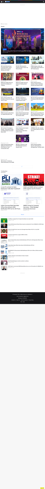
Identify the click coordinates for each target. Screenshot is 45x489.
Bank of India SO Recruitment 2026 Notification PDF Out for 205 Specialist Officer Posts (25, 239)
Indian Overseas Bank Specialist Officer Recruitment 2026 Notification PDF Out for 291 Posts (10, 207)
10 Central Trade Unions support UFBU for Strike (17, 234)
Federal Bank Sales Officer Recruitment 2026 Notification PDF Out (21, 245)
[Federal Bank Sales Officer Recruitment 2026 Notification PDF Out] (4, 247)
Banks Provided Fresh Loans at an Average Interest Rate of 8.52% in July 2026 (23, 229)
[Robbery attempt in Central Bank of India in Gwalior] (4, 257)
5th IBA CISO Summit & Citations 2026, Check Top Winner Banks (22, 67)
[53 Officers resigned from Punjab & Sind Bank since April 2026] (4, 220)
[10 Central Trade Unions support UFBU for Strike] (4, 236)
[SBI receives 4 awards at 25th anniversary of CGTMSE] (7, 155)
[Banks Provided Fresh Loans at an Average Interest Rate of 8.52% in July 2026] (4, 231)
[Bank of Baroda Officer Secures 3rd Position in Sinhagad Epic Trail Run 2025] (37, 138)
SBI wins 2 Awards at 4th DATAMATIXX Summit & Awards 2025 (21, 146)
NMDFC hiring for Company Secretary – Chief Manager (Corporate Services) (31, 207)
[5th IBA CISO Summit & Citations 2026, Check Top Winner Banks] (22, 60)
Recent (22, 214)
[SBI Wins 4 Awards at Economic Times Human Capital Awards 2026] (22, 91)
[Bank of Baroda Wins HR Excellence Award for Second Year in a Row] (7, 91)
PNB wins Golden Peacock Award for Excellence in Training (7, 84)
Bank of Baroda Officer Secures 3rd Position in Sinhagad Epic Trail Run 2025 (37, 146)
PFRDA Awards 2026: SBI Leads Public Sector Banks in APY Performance (37, 67)
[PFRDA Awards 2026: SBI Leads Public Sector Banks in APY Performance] (37, 60)
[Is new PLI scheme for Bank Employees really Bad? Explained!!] (11, 180)
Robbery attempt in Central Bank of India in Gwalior (18, 255)
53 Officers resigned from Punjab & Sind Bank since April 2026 (20, 218)
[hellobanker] (7, 1)
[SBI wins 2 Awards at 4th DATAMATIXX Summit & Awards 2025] (22, 138)
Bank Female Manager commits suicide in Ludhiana (18, 260)
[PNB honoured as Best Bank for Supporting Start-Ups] (7, 107)
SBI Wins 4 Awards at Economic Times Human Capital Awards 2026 (21, 99)
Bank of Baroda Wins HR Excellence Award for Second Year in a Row (7, 99)
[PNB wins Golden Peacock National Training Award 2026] (22, 76)
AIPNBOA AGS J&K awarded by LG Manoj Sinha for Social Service (37, 129)
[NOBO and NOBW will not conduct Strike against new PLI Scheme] (33, 180)
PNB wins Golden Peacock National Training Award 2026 (22, 84)
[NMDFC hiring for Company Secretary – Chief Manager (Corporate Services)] (33, 198)
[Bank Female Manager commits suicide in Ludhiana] (4, 262)
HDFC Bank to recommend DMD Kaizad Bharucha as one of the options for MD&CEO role (25, 266)
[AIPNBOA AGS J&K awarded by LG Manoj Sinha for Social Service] (37, 122)
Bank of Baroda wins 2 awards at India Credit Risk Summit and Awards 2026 (37, 84)
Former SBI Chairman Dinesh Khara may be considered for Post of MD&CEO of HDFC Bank (26, 224)
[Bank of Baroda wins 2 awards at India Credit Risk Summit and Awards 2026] (37, 76)
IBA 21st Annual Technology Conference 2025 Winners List (37, 99)
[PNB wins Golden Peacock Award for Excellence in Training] (7, 76)
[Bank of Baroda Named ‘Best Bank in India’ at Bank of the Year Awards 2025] (22, 107)
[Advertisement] (22, 14)
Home (3, 23)
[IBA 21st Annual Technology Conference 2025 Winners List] (37, 91)
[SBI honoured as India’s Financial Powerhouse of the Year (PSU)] (22, 41)
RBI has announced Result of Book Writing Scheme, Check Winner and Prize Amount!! (37, 114)
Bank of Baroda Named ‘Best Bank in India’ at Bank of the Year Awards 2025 (22, 114)
